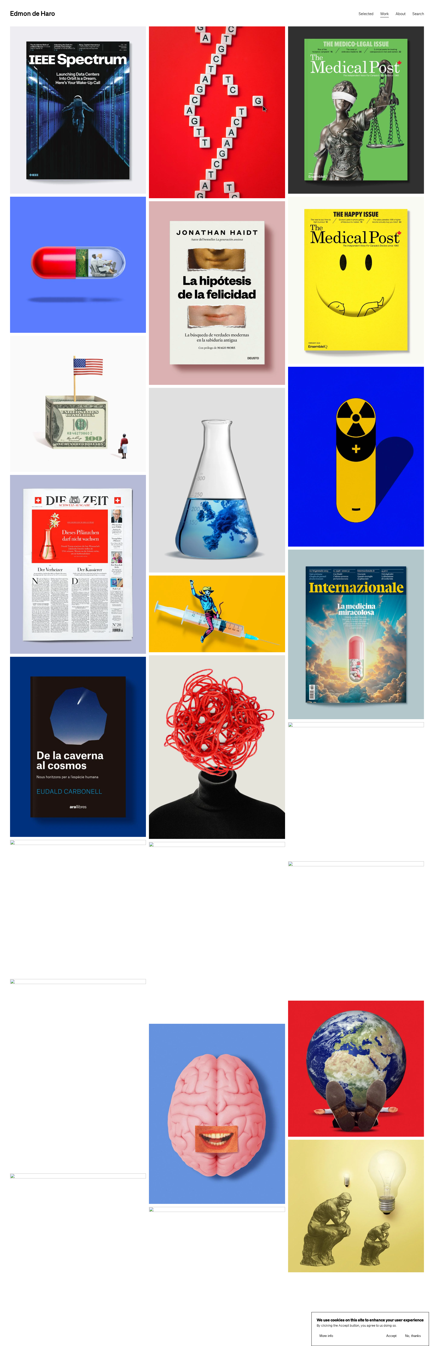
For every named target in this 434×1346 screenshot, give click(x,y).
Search (418, 14)
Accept (391, 1336)
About (401, 14)
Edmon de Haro (32, 13)
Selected (366, 14)
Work (384, 14)
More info (326, 1336)
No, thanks (413, 1336)
